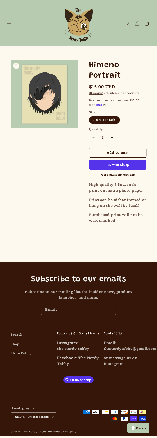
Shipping (96, 92)
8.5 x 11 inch (104, 120)
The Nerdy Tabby (34, 431)
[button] (8, 23)
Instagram (67, 343)
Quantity (96, 129)
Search (17, 334)
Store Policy (21, 353)
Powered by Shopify (62, 431)
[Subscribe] (111, 310)
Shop (15, 344)
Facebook (66, 358)
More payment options (118, 174)
